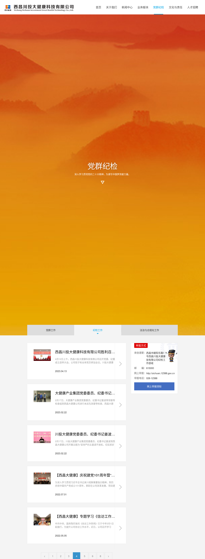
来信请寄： (140, 352)
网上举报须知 (154, 386)
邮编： (140, 368)
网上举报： (140, 373)
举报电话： (140, 378)
